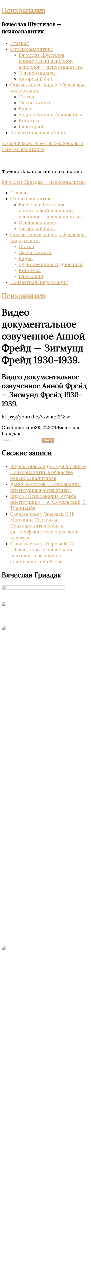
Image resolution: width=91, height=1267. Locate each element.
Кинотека (30, 121)
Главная (19, 43)
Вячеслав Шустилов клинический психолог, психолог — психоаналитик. (51, 61)
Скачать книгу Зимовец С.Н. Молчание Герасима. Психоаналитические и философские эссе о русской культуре (43, 526)
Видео (26, 109)
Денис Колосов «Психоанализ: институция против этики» (45, 487)
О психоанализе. (38, 73)
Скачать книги (35, 103)
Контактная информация (39, 132)
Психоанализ (23, 10)
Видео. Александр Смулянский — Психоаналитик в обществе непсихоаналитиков (48, 472)
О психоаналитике (31, 49)
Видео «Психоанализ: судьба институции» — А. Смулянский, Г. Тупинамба (48, 502)
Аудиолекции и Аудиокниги (51, 115)
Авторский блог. (37, 79)
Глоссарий (31, 127)
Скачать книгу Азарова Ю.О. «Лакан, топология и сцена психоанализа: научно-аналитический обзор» (42, 553)
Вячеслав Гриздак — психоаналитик (43, 182)
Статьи (26, 97)
